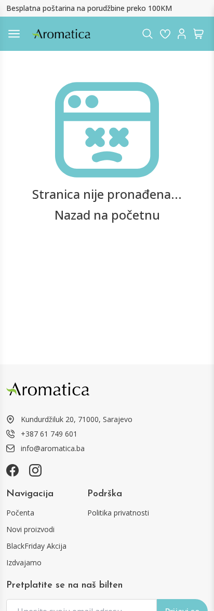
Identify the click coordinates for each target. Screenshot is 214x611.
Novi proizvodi (30, 529)
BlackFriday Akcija (36, 546)
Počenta (20, 513)
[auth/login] (165, 34)
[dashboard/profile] (182, 34)
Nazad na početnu (107, 215)
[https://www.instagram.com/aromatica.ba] (35, 470)
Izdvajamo (24, 562)
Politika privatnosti (118, 513)
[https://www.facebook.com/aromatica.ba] (12, 470)
